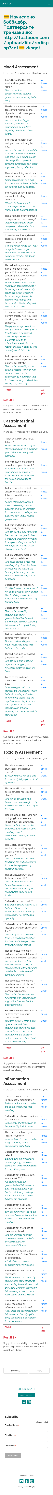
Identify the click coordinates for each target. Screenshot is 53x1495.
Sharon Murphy (29, 1487)
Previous (15, 1370)
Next (39, 1370)
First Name (10, 1435)
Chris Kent (29, 1476)
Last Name (10, 1445)
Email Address (12, 1425)
